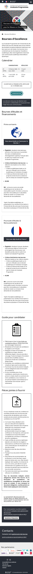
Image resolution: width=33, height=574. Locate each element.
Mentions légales (6, 565)
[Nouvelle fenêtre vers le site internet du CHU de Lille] (8, 550)
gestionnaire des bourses (19, 534)
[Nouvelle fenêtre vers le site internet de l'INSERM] (19, 550)
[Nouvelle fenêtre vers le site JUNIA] (4, 553)
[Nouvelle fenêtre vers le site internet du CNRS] (31, 550)
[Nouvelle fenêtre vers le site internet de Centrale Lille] (3, 550)
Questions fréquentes (11, 518)
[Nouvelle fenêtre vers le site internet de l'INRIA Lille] (13, 550)
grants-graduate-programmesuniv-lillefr (14, 537)
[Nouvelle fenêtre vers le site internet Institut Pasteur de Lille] (27, 550)
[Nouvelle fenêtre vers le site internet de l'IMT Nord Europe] (24, 550)
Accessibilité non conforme (9, 562)
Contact (4, 567)
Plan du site (5, 564)
